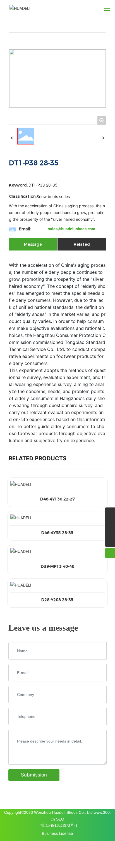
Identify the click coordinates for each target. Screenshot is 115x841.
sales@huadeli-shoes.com (71, 229)
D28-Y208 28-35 (57, 599)
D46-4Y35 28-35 (57, 532)
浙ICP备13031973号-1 (58, 825)
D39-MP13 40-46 (57, 566)
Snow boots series (53, 196)
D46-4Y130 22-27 (57, 499)
